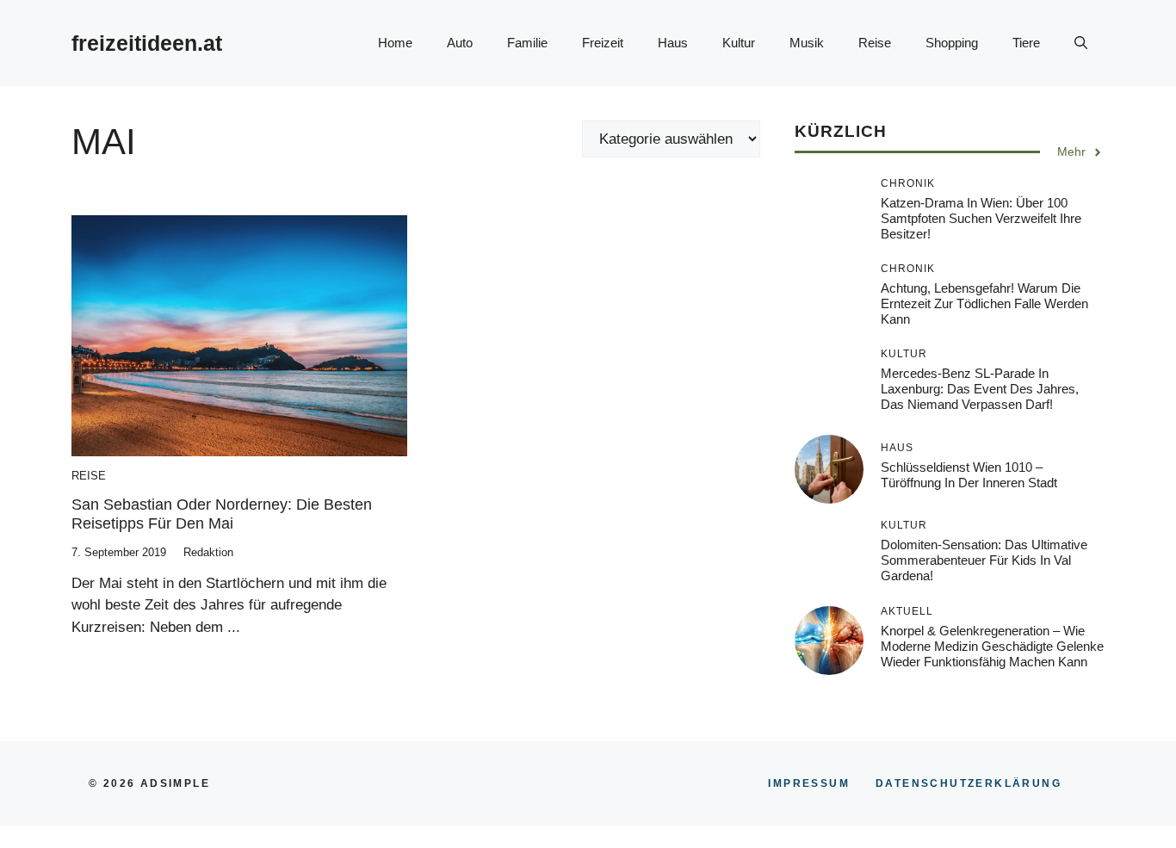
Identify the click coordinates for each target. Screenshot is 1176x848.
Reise (874, 42)
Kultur (738, 42)
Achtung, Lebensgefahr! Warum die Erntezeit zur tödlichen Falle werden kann (984, 304)
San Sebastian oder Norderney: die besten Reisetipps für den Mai (221, 514)
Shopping (951, 42)
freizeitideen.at (146, 43)
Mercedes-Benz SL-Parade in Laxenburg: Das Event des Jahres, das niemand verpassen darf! (980, 389)
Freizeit (602, 42)
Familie (527, 42)
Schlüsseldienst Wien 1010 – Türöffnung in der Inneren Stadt (969, 475)
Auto (460, 42)
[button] (1081, 43)
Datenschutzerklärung (968, 783)
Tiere (1026, 42)
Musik (806, 42)
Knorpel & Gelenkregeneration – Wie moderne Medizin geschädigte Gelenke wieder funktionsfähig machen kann (992, 646)
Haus (673, 42)
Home (395, 42)
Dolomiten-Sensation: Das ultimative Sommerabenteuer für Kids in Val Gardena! (984, 561)
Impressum (809, 783)
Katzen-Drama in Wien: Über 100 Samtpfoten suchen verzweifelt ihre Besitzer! (981, 219)
